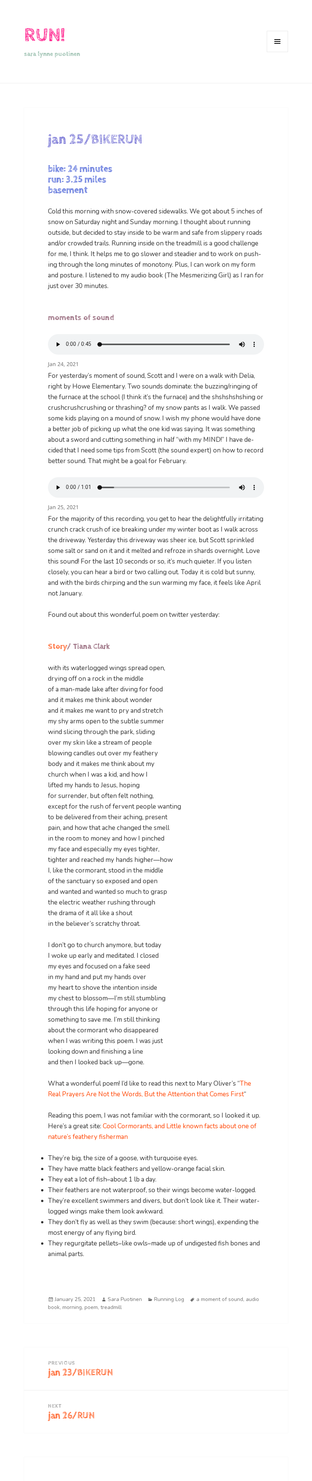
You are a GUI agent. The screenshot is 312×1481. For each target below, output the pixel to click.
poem (91, 1307)
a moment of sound (219, 1299)
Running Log (169, 1299)
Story (57, 646)
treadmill (111, 1307)
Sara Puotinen (125, 1299)
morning (72, 1307)
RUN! (44, 35)
